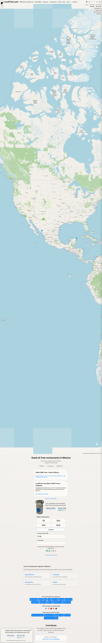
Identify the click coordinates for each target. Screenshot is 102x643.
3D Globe (67, 615)
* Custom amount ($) (42, 533)
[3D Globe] (86, 2)
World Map (38, 2)
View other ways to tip (51, 555)
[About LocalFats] (3, 631)
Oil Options (98, 14)
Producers (45, 2)
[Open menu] (99, 2)
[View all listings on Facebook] (46, 608)
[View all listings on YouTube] (51, 608)
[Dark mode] (92, 2)
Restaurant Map (49, 615)
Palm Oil (49, 602)
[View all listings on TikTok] (56, 608)
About (68, 2)
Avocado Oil (35, 602)
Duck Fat (54, 599)
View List (60, 466)
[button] (76, 238)
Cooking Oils (53, 2)
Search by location (37, 615)
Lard (49, 599)
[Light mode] (97, 2)
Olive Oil (61, 599)
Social (59, 2)
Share (42, 466)
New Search (98, 6)
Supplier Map (59, 615)
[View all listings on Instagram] (48, 608)
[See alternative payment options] (53, 551)
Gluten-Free (66, 602)
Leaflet (84, 453)
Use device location (52, 618)
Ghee (45, 599)
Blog (64, 2)
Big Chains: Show (97, 12)
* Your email (40, 540)
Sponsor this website (51, 498)
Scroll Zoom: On (97, 8)
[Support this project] (89, 2)
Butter (40, 599)
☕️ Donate (74, 2)
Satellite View (98, 10)
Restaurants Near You (27, 2)
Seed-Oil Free (58, 602)
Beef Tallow (33, 599)
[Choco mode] (94, 2)
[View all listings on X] (54, 608)
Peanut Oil (43, 602)
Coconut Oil (68, 599)
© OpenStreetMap (90, 453)
